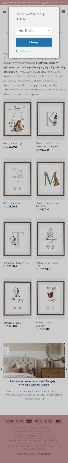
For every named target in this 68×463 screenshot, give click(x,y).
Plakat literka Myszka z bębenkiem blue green (48, 145)
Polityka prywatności (48, 446)
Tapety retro (46, 436)
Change (34, 42)
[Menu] (63, 11)
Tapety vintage (46, 438)
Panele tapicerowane (19, 446)
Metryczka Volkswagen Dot (48, 264)
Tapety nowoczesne (46, 441)
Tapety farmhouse (20, 441)
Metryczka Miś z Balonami (44, 324)
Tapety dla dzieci (46, 433)
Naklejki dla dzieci (22, 433)
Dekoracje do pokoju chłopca (34, 431)
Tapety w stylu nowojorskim (34, 444)
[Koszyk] (4, 11)
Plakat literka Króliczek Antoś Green (48, 205)
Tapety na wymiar (25, 436)
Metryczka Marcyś (12, 143)
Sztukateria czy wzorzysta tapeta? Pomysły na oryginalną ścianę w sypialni (34, 383)
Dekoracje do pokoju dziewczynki (34, 428)
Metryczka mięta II (12, 203)
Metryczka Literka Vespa (16, 263)
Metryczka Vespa (12, 323)
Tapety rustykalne (24, 438)
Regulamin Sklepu (34, 449)
